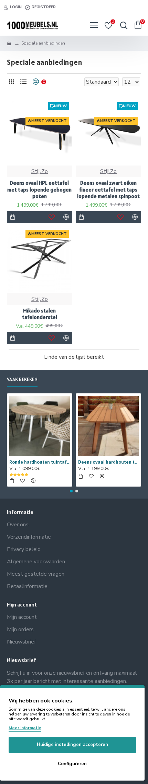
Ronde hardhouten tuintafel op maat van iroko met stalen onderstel (39, 462)
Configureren (72, 764)
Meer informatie (25, 728)
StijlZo (39, 171)
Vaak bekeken (22, 379)
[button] (71, 491)
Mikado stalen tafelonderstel (39, 314)
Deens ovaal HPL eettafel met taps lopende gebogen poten (39, 189)
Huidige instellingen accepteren (72, 745)
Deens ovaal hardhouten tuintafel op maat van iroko (108, 462)
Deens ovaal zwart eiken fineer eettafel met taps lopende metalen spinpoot (108, 189)
